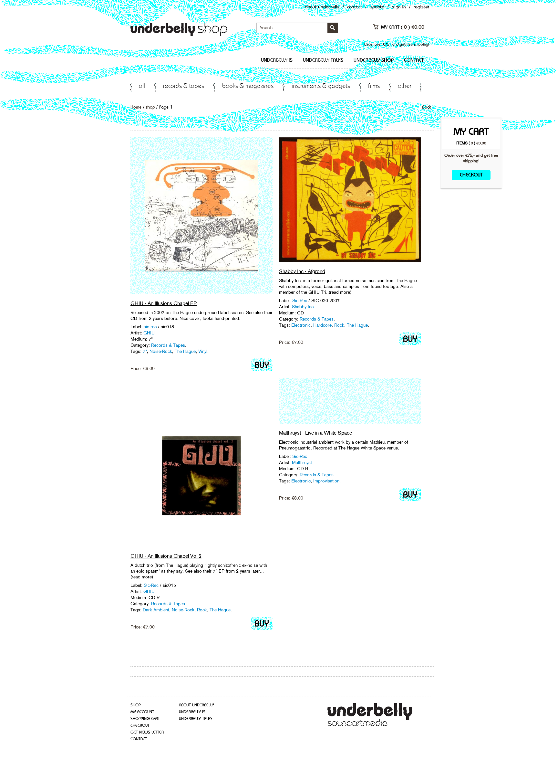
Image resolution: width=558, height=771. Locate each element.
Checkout (471, 175)
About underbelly (196, 705)
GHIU (149, 332)
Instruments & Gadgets (321, 86)
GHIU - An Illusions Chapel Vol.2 (166, 556)
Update (377, 7)
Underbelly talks (323, 60)
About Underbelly (322, 7)
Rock (339, 325)
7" (145, 351)
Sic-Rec (300, 300)
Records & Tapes (183, 86)
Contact (354, 7)
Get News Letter (147, 732)
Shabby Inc (303, 306)
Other (404, 86)
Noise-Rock (161, 351)
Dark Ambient (156, 609)
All (142, 86)
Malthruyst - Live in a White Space (315, 433)
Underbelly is (277, 60)
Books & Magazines (248, 86)
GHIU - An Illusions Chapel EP (163, 303)
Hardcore (322, 325)
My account (142, 712)
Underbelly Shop (374, 60)
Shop (135, 705)
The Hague (185, 351)
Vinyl (202, 351)
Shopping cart (145, 719)
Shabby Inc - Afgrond (302, 271)
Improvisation (326, 480)
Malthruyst (302, 462)
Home (136, 107)
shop (150, 107)
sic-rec (150, 326)
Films (374, 86)
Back (426, 107)
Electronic (301, 325)
